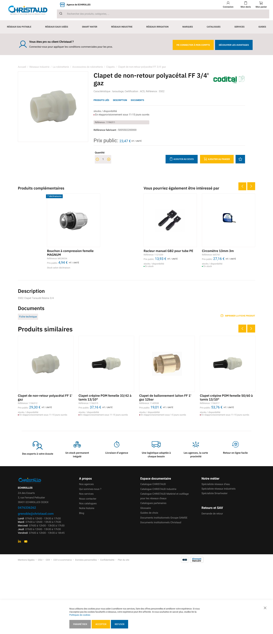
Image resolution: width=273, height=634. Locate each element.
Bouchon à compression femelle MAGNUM (70, 253)
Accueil (22, 66)
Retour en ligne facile (235, 452)
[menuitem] (19, 27)
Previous (242, 186)
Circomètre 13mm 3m (218, 251)
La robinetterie (61, 66)
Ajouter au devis (183, 159)
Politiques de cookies (79, 615)
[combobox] (163, 13)
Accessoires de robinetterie (87, 66)
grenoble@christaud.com (36, 513)
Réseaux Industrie (39, 66)
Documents (137, 100)
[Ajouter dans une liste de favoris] (240, 159)
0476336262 (27, 507)
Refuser (119, 624)
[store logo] (30, 10)
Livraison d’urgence (116, 452)
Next (251, 186)
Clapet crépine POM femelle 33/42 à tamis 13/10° (105, 397)
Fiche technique (28, 316)
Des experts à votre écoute (37, 453)
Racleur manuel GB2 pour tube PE (168, 251)
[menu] (136, 27)
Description (120, 100)
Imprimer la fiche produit (240, 315)
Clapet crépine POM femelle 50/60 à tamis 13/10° (226, 397)
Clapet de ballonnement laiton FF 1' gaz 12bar (165, 397)
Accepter (100, 624)
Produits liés (101, 100)
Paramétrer (80, 624)
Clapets (110, 66)
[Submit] (59, 13)
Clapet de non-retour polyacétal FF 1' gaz (45, 397)
